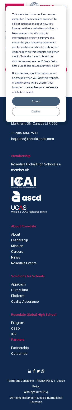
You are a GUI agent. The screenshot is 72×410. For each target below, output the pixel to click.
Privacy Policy (45, 380)
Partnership (20, 348)
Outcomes (19, 353)
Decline (36, 111)
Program (17, 323)
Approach (18, 284)
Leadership (19, 240)
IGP (14, 334)
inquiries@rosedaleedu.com (32, 139)
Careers (17, 252)
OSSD (15, 328)
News (15, 257)
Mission (17, 246)
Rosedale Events (24, 263)
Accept (36, 101)
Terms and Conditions (20, 380)
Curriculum (19, 290)
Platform (17, 296)
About (15, 234)
